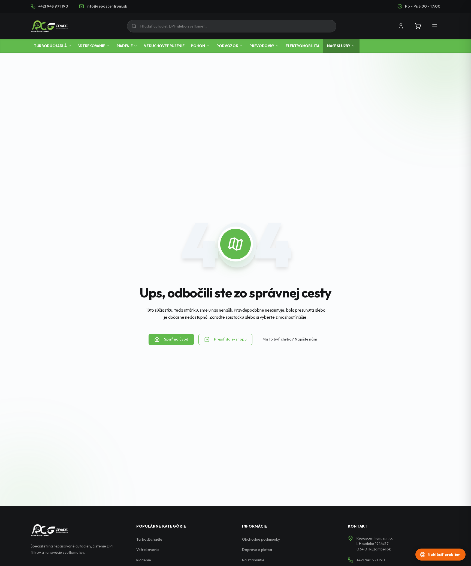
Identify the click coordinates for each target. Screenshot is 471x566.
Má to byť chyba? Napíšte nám (289, 339)
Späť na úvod (176, 339)
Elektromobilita (302, 46)
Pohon (198, 46)
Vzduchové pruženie (164, 46)
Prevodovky (261, 46)
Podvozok (227, 46)
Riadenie (124, 46)
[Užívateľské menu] (401, 26)
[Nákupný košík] (418, 26)
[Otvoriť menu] (434, 26)
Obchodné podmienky (261, 539)
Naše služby (338, 46)
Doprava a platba (257, 549)
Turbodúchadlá (50, 46)
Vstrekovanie (91, 46)
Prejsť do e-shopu (230, 339)
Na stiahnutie (253, 560)
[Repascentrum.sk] (49, 26)
